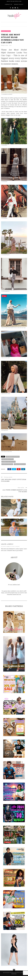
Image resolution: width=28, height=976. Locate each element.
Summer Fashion (6, 31)
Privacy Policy (18, 4)
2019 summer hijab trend (13, 456)
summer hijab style (7, 464)
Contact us (8, 4)
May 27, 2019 (5, 45)
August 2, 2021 (14, 514)
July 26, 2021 (14, 534)
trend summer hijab (20, 464)
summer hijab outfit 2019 (8, 461)
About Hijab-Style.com (14, 1)
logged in (9, 546)
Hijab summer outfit (7, 459)
